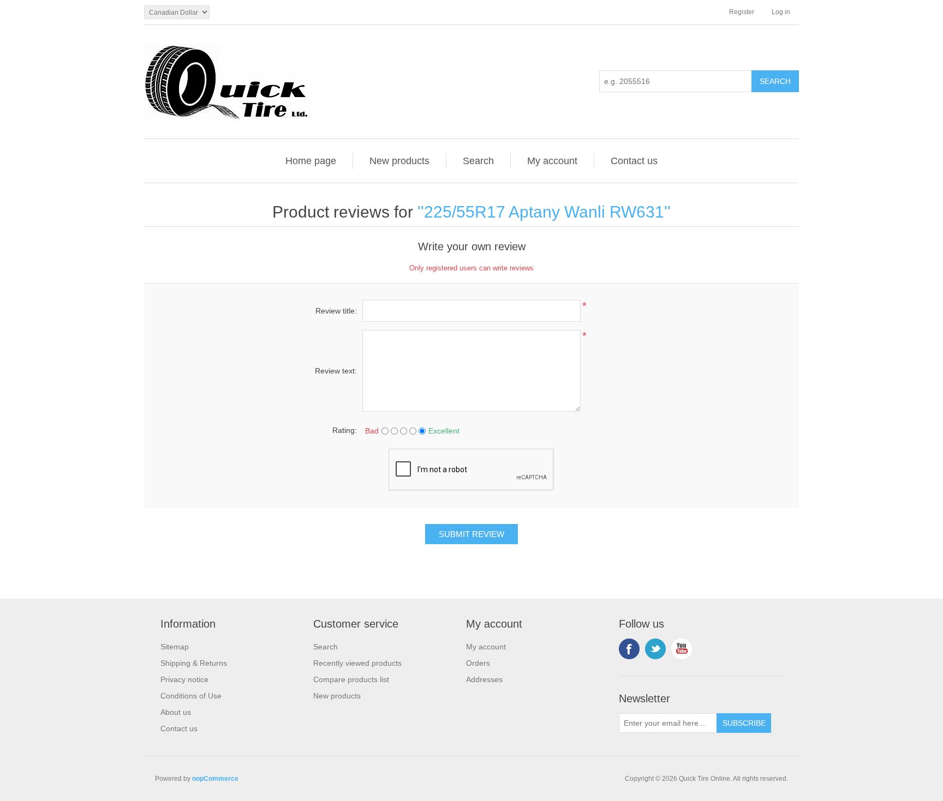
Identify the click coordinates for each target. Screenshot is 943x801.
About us (175, 712)
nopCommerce (215, 778)
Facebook (629, 649)
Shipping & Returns (193, 663)
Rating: (344, 430)
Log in (781, 12)
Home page (310, 160)
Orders (478, 663)
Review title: (336, 310)
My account (552, 160)
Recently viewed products (357, 663)
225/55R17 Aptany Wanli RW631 (544, 212)
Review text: (336, 370)
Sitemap (174, 646)
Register (741, 12)
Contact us (634, 160)
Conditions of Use (191, 695)
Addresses (484, 679)
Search (478, 160)
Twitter (655, 649)
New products (399, 160)
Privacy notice (184, 679)
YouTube (681, 649)
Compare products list (351, 679)
